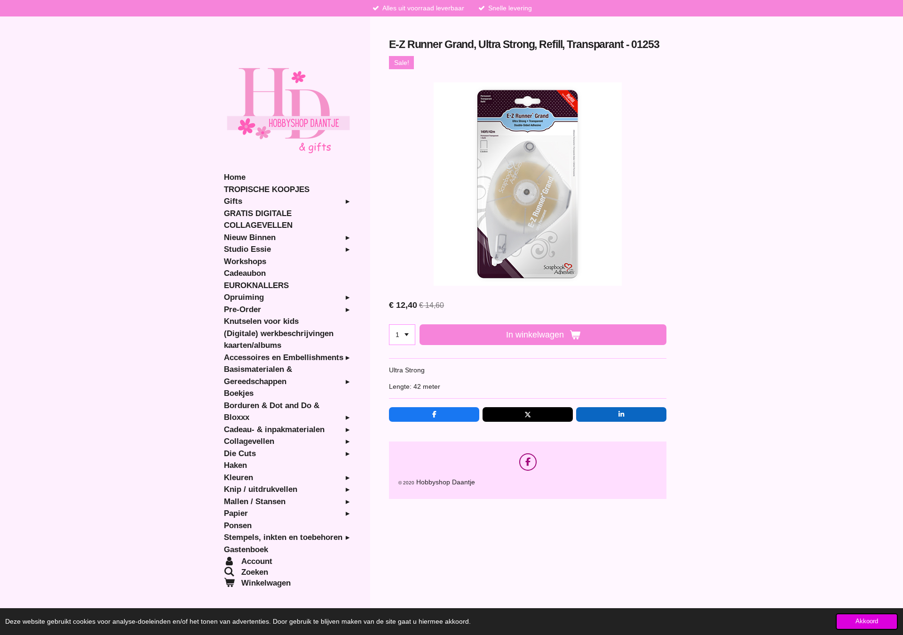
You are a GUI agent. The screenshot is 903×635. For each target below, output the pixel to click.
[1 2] (402, 334)
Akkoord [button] (866, 621)
